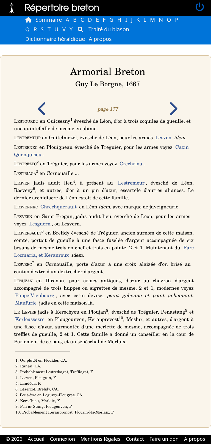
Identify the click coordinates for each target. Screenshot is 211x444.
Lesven (163, 137)
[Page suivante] (172, 112)
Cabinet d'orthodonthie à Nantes (102, 443)
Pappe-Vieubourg (34, 295)
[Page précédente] (42, 112)
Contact (135, 438)
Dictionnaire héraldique (55, 39)
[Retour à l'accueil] (11, 7)
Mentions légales (100, 438)
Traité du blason (108, 29)
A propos (100, 39)
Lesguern (40, 223)
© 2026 (14, 438)
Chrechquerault (58, 206)
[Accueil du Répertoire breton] (28, 20)
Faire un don (164, 438)
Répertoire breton (62, 7)
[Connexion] (199, 7)
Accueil (36, 438)
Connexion (62, 438)
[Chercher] (80, 29)
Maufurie (26, 302)
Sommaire (48, 19)
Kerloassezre (30, 319)
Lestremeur (131, 182)
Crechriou (131, 163)
